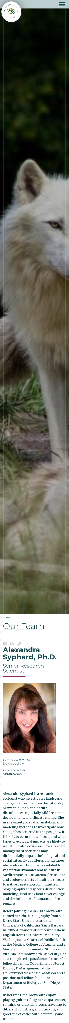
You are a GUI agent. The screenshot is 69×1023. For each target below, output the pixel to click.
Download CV (13, 763)
